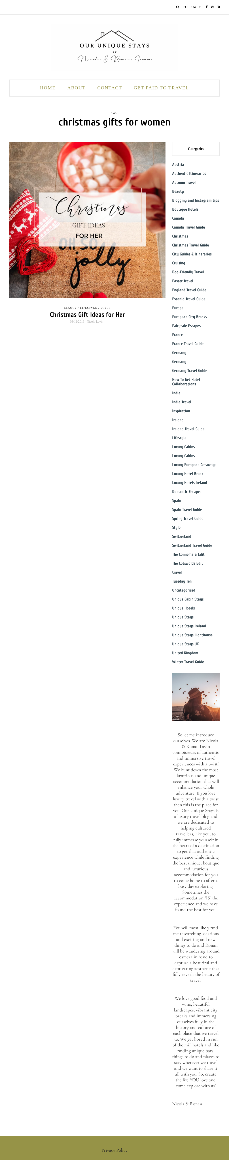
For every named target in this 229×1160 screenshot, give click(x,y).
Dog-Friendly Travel (188, 272)
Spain (176, 500)
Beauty (70, 308)
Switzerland (181, 536)
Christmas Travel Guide (190, 245)
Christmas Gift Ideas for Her (87, 315)
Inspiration (181, 411)
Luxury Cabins (183, 447)
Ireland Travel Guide (188, 429)
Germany (179, 352)
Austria (178, 164)
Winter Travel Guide (188, 662)
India (176, 393)
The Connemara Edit (188, 554)
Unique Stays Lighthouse (192, 635)
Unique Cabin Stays (188, 599)
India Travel (181, 402)
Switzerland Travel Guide (192, 545)
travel (177, 572)
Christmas (180, 236)
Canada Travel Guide (188, 227)
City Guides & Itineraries (192, 254)
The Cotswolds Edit (187, 563)
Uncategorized (183, 590)
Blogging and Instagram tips (195, 200)
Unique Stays (182, 617)
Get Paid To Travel (161, 88)
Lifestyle (88, 308)
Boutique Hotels (185, 209)
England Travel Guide (189, 290)
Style (106, 308)
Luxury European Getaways (194, 464)
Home (48, 88)
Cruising (178, 263)
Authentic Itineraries (189, 173)
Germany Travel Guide (189, 370)
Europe (177, 308)
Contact (109, 88)
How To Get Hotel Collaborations (186, 382)
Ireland (178, 420)
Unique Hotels (183, 608)
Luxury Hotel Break (187, 473)
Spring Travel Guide (187, 518)
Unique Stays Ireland (189, 626)
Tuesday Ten (182, 581)
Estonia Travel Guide (188, 299)
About (76, 88)
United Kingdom (185, 653)
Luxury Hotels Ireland (189, 482)
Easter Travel (182, 281)
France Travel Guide (188, 343)
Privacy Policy (114, 1150)
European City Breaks (189, 317)
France (177, 335)
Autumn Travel (184, 182)
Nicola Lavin (95, 321)
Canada (178, 218)
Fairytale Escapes (186, 326)
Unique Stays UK (185, 644)
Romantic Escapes (186, 491)
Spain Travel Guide (187, 509)
